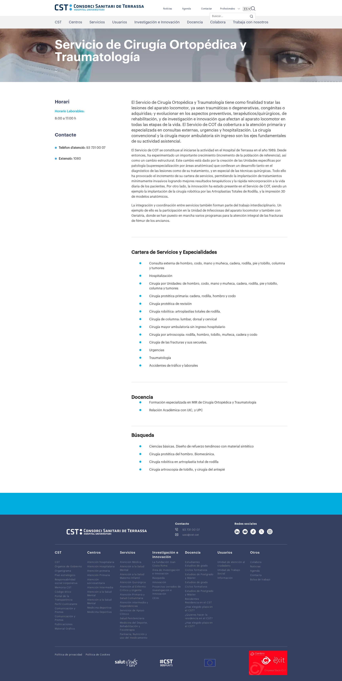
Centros (75, 22)
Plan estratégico (65, 575)
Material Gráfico (65, 629)
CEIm (155, 598)
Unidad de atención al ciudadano (231, 564)
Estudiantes (192, 562)
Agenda (186, 9)
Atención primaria (98, 571)
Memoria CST (63, 587)
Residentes (192, 599)
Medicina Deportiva (99, 612)
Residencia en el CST (198, 602)
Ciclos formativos (196, 570)
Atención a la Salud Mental (99, 594)
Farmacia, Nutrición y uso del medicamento (133, 636)
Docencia (195, 22)
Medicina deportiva (99, 608)
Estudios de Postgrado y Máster (199, 576)
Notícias (167, 9)
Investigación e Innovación (157, 22)
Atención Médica (130, 562)
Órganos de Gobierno (68, 566)
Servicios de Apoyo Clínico (132, 612)
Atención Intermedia (100, 587)
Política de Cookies (98, 654)
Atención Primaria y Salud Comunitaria (132, 596)
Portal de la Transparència (63, 598)
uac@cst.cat (190, 534)
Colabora (218, 22)
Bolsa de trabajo (260, 579)
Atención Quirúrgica (133, 582)
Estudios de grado (196, 566)
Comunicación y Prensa (65, 610)
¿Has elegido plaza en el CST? (199, 609)
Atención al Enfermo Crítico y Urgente (133, 588)
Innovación (159, 582)
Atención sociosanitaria (96, 581)
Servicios (97, 22)
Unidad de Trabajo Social (229, 572)
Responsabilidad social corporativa (66, 581)
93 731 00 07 (191, 529)
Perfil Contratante (66, 604)
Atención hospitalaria (100, 562)
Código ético (63, 592)
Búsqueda (158, 578)
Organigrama (63, 571)
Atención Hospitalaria (101, 566)
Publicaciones (64, 624)
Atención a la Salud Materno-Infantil (132, 576)
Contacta (256, 575)
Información (225, 578)
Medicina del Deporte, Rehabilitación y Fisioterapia (134, 626)
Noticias (255, 566)
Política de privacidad (68, 654)
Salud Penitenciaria (132, 618)
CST (58, 22)
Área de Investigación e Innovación (166, 572)
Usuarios (119, 22)
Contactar (206, 9)
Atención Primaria (98, 575)
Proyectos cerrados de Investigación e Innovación (166, 590)
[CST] (99, 7)
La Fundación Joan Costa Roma (164, 564)
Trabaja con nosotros (250, 22)
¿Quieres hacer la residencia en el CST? (199, 617)
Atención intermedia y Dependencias (134, 604)
